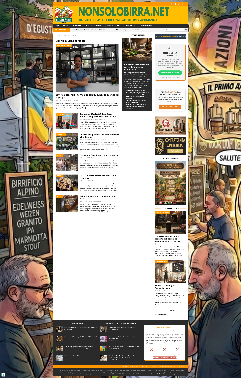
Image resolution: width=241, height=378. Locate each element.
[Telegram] (175, 4)
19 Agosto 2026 (69, 350)
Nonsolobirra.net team (62, 4)
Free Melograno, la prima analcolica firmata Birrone (123, 327)
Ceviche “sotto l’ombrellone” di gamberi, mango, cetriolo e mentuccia (135, 106)
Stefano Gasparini (73, 101)
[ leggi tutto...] (141, 87)
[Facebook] (168, 4)
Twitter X (153, 366)
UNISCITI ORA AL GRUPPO (170, 73)
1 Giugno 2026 (113, 359)
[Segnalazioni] (186, 4)
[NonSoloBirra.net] (120, 23)
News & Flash (130, 26)
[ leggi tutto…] (81, 108)
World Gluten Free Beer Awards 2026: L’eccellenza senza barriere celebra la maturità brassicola (125, 356)
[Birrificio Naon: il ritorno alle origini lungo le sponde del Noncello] (87, 68)
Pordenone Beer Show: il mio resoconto (99, 155)
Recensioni (77, 26)
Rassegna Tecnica (113, 26)
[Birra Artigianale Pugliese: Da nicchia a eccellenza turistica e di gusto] (103, 339)
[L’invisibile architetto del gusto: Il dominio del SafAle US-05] (137, 60)
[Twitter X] (179, 4)
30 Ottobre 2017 (85, 158)
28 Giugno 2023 (85, 119)
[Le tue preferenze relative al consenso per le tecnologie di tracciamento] (3, 374)
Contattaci (75, 4)
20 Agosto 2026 (69, 339)
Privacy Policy (163, 374)
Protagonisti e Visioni (94, 26)
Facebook (125, 366)
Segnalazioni (86, 4)
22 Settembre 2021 (114, 348)
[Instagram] (171, 4)
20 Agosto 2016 (85, 201)
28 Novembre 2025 (161, 244)
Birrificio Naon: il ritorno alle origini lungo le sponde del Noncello (87, 96)
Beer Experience (146, 26)
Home (57, 26)
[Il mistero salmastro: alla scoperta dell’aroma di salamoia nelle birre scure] (170, 222)
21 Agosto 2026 (69, 329)
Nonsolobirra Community (167, 366)
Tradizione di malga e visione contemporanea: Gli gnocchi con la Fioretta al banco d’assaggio (137, 92)
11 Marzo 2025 (113, 340)
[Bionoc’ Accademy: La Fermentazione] (170, 271)
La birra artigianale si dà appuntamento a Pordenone (99, 135)
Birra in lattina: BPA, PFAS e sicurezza (134, 97)
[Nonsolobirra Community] (182, 4)
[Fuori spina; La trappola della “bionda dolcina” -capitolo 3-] (59, 329)
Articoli (66, 26)
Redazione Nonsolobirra (99, 119)
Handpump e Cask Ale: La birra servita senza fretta (135, 101)
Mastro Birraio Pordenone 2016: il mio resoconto (98, 176)
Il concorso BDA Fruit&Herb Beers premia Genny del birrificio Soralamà (98, 115)
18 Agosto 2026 (69, 358)
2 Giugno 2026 (61, 101)
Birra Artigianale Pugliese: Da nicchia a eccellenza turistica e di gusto (123, 337)
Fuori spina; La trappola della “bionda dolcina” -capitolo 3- (80, 327)
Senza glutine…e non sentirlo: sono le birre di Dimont (124, 346)
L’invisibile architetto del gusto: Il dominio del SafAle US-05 (136, 67)
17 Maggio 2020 (160, 290)
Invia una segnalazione (170, 106)
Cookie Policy (171, 374)
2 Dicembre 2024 (114, 329)
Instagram (135, 366)
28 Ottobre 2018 (85, 140)
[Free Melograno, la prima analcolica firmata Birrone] (103, 329)
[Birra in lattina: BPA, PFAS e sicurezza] (59, 358)
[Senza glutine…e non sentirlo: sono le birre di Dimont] (103, 348)
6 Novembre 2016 (86, 181)
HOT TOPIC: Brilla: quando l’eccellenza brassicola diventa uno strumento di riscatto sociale (118, 30)
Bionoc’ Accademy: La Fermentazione (165, 286)
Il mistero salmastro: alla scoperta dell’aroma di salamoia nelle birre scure (167, 239)
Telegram (144, 366)
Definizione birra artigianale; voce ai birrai (97, 197)
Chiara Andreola (96, 201)
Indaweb (156, 374)
